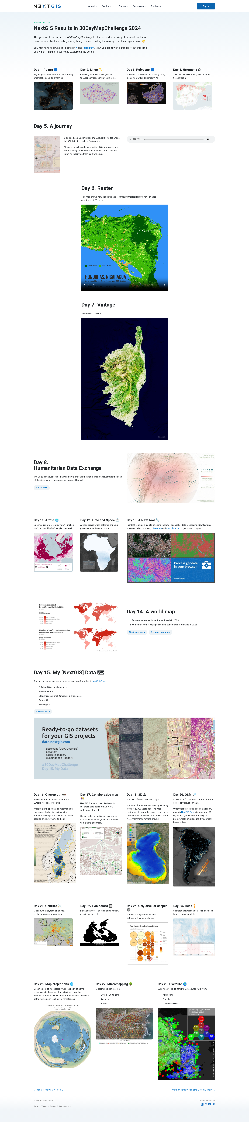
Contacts (156, 6)
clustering (157, 528)
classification (172, 528)
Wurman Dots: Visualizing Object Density (193, 1089)
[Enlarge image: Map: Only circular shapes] (165, 928)
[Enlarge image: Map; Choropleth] (72, 829)
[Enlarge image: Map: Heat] (212, 924)
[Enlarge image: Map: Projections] (88, 1009)
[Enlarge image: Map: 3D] (165, 829)
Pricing (122, 6)
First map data (137, 632)
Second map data (160, 632)
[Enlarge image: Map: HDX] (212, 459)
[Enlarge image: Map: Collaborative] (119, 833)
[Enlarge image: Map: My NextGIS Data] (212, 723)
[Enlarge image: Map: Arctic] (69, 538)
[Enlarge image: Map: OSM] (212, 832)
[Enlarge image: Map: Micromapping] (150, 1014)
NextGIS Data (99, 681)
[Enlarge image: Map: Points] (69, 88)
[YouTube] (209, 1104)
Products (106, 6)
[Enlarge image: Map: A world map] (119, 603)
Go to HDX (41, 487)
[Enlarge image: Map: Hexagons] (208, 88)
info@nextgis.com (207, 1100)
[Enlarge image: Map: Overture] (212, 1014)
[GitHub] (206, 1104)
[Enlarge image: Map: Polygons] (162, 88)
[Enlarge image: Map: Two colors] (115, 924)
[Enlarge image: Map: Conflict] (69, 924)
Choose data (43, 711)
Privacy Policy (56, 1106)
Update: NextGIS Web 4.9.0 (48, 1089)
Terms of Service (41, 1106)
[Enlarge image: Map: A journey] (56, 142)
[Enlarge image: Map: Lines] (115, 88)
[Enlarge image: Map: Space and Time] (114, 538)
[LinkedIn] (202, 1104)
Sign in (206, 6)
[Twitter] (213, 1104)
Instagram (88, 47)
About (91, 6)
